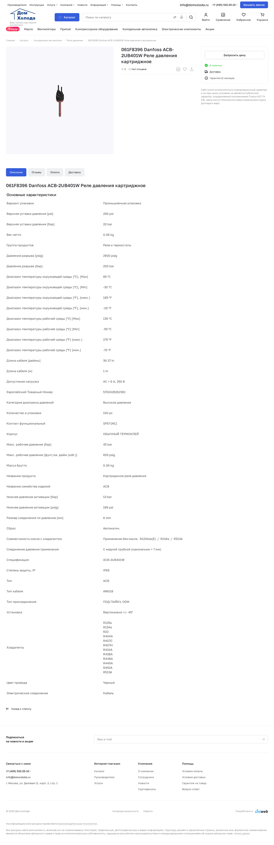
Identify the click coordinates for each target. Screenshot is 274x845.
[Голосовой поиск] (182, 17)
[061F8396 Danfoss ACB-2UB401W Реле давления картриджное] (60, 100)
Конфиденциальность (125, 811)
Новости (143, 783)
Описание (16, 172)
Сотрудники (146, 777)
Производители (104, 777)
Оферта (148, 811)
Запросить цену (234, 55)
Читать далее (242, 833)
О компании (146, 771)
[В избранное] (185, 69)
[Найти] (191, 17)
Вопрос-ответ (191, 789)
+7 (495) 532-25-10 (224, 4)
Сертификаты (147, 789)
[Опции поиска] (174, 17)
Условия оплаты (192, 771)
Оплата (55, 172)
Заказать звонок (254, 4)
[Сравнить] (178, 69)
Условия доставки (194, 777)
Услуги (98, 783)
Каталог (99, 771)
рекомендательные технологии (78, 823)
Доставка (74, 172)
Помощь (188, 763)
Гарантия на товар (194, 783)
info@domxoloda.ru (194, 5)
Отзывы (36, 172)
